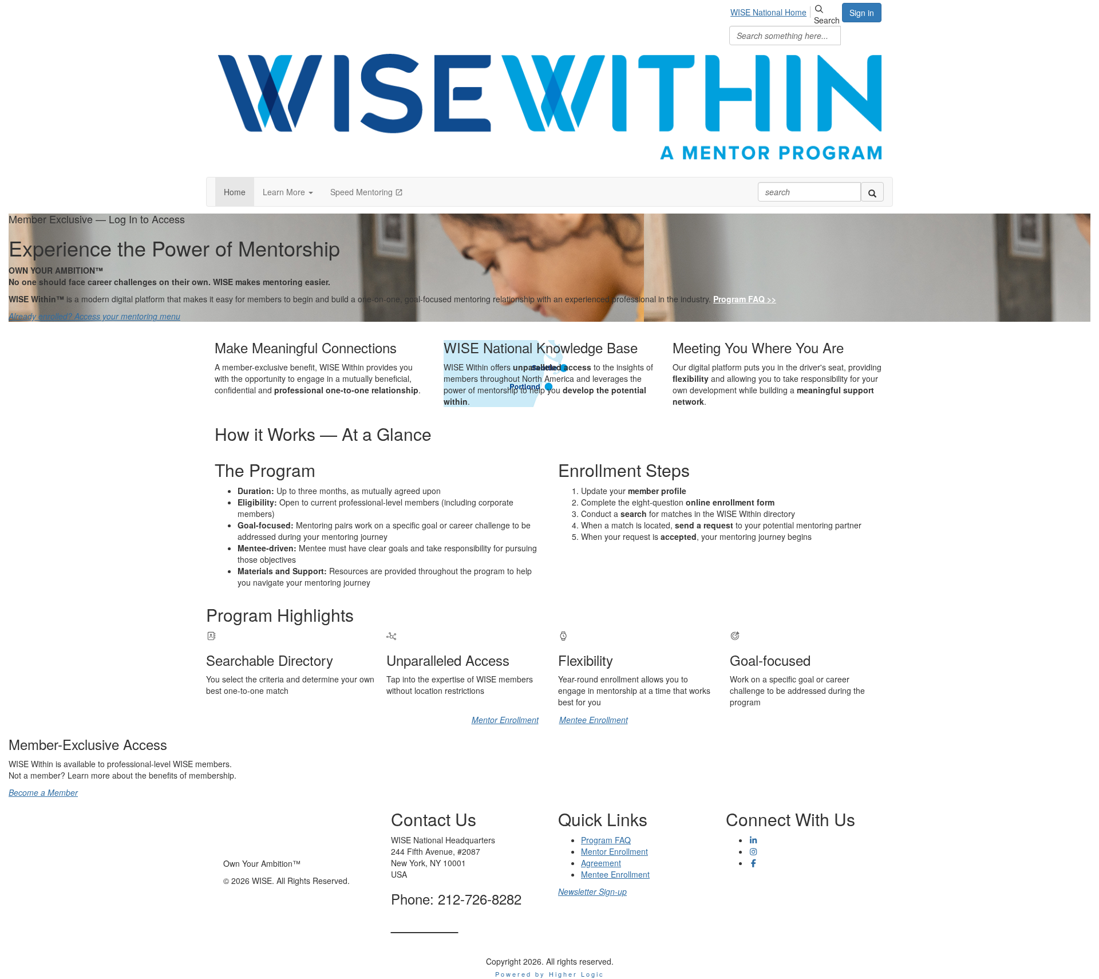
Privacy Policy (751, 880)
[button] (288, 191)
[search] (872, 192)
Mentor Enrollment (505, 719)
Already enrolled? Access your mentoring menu (94, 316)
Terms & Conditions (761, 891)
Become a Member (43, 792)
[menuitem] (771, 10)
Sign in (861, 12)
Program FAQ (606, 840)
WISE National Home (768, 12)
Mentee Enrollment (593, 719)
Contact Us (424, 925)
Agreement (601, 863)
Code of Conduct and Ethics (776, 903)
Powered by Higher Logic (549, 973)
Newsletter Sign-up (592, 891)
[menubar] (771, 10)
